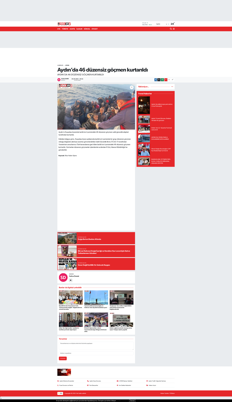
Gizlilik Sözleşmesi (123, 400)
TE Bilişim (172, 393)
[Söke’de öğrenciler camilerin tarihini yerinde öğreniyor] (71, 319)
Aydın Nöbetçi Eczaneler (67, 381)
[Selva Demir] (63, 277)
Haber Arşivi (152, 385)
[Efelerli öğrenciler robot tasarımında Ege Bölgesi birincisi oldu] (96, 319)
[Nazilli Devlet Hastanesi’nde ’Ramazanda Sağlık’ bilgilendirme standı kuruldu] (71, 297)
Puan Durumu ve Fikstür (66, 385)
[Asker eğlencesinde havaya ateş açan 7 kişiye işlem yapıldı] (121, 319)
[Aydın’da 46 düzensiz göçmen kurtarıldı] (96, 107)
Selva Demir (74, 276)
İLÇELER (79, 29)
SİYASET (95, 29)
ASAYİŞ (72, 29)
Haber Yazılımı (164, 393)
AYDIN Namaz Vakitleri (125, 381)
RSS (61, 393)
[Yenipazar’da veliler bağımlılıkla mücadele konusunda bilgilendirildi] (121, 297)
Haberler (60, 65)
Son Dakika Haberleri (125, 385)
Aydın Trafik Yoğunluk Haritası (157, 381)
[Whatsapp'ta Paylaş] (162, 79)
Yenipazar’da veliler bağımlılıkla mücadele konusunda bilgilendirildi (120, 307)
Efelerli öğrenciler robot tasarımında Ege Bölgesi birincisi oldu (95, 329)
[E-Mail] (70, 280)
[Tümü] (172, 86)
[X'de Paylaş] (158, 79)
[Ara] (171, 29)
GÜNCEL (87, 29)
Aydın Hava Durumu (95, 381)
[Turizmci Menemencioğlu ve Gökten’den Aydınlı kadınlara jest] (96, 297)
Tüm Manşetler (93, 385)
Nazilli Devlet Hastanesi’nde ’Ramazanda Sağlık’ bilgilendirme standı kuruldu (70, 307)
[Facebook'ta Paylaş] (155, 79)
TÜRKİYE (65, 29)
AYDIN (67, 65)
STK (58, 29)
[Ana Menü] (173, 29)
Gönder (63, 358)
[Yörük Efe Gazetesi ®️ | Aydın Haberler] (64, 24)
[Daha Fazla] (165, 79)
